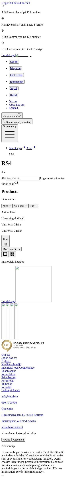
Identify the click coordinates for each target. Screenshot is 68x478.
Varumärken (8, 374)
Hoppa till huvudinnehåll (15, 3)
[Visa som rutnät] (12, 254)
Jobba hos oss (16, 104)
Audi (29, 148)
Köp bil (13, 61)
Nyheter (6, 361)
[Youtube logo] (12, 338)
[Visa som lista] (5, 254)
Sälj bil (13, 88)
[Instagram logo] (8, 338)
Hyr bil (13, 95)
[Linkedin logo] (17, 338)
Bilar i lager (15, 148)
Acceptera (18, 439)
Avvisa (6, 439)
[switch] (2, 475)
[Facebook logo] (3, 338)
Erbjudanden (16, 81)
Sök (3, 178)
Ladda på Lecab (10, 390)
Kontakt (13, 107)
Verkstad (6, 387)
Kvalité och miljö (11, 364)
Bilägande (15, 68)
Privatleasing (8, 377)
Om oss (13, 101)
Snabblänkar (8, 370)
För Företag (16, 75)
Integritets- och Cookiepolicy (18, 367)
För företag (7, 380)
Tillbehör (6, 383)
